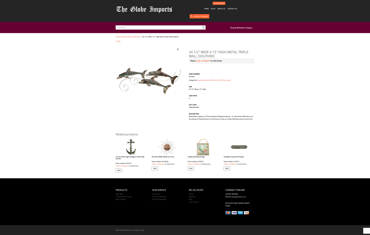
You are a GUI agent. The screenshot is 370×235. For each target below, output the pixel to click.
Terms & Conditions (159, 197)
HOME (206, 9)
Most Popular (121, 199)
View (119, 170)
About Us (192, 197)
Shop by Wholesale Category (241, 28)
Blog (190, 199)
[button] (178, 49)
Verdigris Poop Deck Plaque (234, 157)
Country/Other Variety (124, 197)
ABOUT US (221, 9)
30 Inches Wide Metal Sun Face (163, 157)
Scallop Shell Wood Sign (196, 157)
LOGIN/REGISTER (219, 3)
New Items (119, 194)
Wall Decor (137, 37)
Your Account (194, 202)
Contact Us (156, 194)
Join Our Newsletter (159, 199)
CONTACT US (232, 9)
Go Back (118, 41)
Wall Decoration (225, 80)
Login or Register (203, 61)
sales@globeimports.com (239, 197)
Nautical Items (126, 37)
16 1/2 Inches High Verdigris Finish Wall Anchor (130, 158)
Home (118, 37)
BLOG (213, 9)
